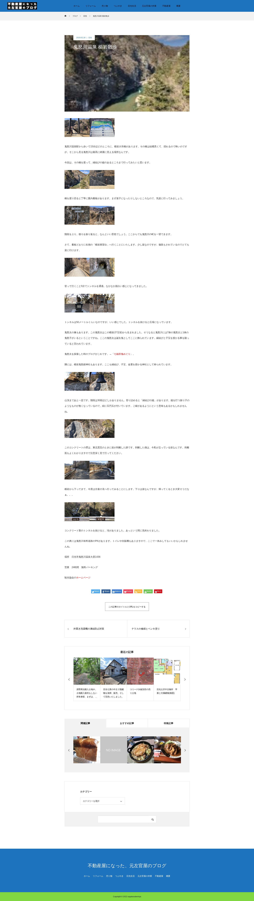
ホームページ (83, 577)
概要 (178, 6)
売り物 (105, 6)
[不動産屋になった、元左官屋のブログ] (22, 5)
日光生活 (132, 6)
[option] (86, 679)
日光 (90, 38)
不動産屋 (166, 6)
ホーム (76, 6)
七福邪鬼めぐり (122, 354)
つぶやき (118, 6)
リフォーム (91, 6)
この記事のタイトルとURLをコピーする (127, 606)
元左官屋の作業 (149, 6)
